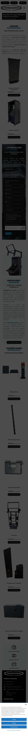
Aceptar (14, 719)
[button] (26, 704)
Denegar (14, 723)
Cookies (8, 730)
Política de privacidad (15, 730)
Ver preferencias (14, 726)
